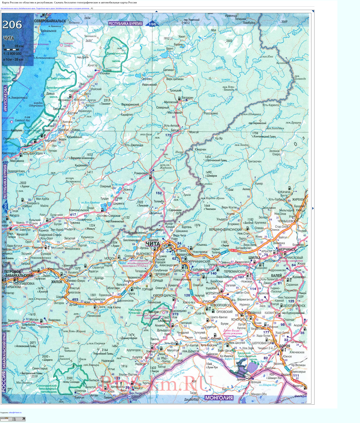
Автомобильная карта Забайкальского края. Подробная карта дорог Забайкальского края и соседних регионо (45, 8)
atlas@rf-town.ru (15, 413)
